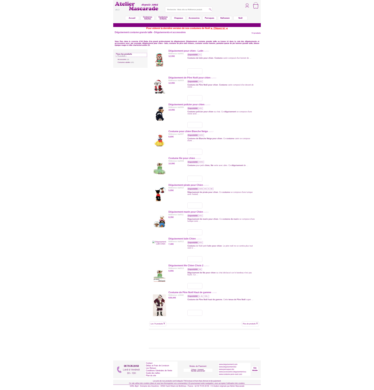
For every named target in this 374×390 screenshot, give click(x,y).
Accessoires (123, 59)
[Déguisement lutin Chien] (194, 259)
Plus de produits (250, 324)
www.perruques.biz (226, 369)
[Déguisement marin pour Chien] (194, 232)
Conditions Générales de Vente (159, 370)
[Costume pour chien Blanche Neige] (194, 152)
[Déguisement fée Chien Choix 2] (194, 286)
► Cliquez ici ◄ (219, 28)
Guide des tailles (153, 373)
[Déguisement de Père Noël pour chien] (194, 98)
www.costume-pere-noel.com (230, 374)
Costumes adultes (126, 62)
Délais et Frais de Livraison (157, 365)
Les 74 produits (158, 324)
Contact (149, 363)
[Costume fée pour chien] (194, 179)
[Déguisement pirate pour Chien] (194, 205)
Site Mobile (255, 369)
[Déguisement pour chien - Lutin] (194, 71)
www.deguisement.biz (227, 367)
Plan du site (151, 375)
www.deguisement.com (228, 364)
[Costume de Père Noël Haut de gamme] (194, 313)
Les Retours (151, 368)
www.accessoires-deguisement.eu (232, 372)
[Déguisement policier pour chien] (194, 125)
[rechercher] (210, 9)
